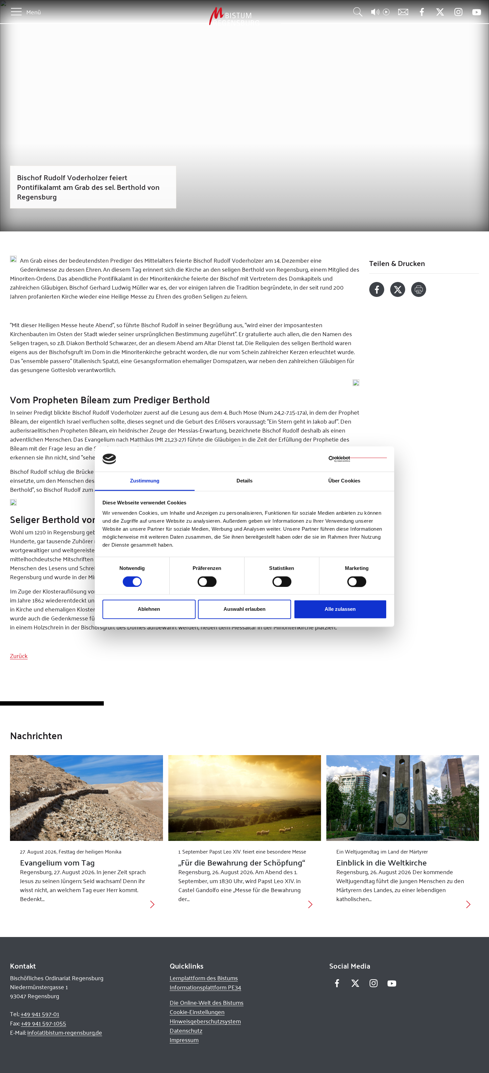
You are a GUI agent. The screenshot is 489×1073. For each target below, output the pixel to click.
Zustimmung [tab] (145, 481)
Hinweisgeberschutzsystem (205, 1021)
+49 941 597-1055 (43, 1023)
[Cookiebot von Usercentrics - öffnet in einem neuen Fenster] (358, 459)
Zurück (19, 655)
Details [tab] (245, 481)
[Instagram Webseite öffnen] (458, 12)
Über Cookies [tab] (344, 481)
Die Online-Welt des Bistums (207, 1002)
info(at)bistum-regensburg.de (64, 1032)
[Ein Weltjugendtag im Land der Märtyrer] (402, 798)
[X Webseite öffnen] (439, 12)
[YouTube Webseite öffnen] (476, 11)
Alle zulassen (340, 609)
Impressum (184, 1039)
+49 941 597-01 (40, 1013)
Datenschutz (186, 1030)
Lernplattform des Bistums (204, 978)
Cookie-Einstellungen (197, 1011)
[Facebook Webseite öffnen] (421, 12)
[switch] (207, 581)
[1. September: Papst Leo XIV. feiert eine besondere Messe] (244, 798)
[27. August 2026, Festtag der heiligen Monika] (86, 798)
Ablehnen (149, 609)
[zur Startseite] (199, 16)
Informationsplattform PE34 (205, 987)
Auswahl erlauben (244, 609)
